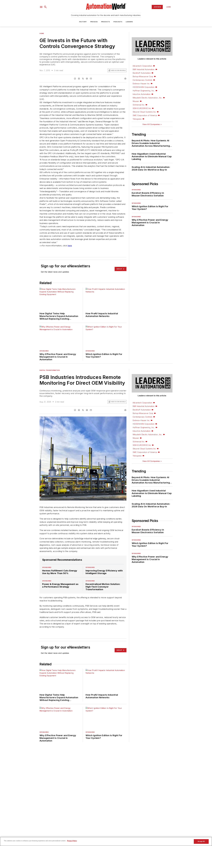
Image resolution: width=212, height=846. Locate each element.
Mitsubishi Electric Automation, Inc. (147, 98)
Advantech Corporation (142, 66)
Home (42, 33)
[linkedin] (79, 78)
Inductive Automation (141, 94)
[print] (125, 78)
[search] (45, 7)
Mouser (136, 101)
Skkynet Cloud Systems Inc (144, 112)
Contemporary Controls (142, 80)
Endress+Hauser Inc (141, 83)
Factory (83, 22)
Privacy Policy (72, 841)
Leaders (129, 22)
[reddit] (87, 78)
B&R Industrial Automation (143, 69)
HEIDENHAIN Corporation (143, 87)
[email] (91, 78)
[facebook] (75, 78)
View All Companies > (152, 124)
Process (94, 22)
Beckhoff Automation (142, 73)
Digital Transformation (50, 370)
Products (105, 22)
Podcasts (118, 22)
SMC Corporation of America (145, 115)
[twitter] (83, 78)
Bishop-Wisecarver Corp (143, 76)
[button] (41, 7)
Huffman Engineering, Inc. (144, 91)
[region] (106, 841)
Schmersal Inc (139, 105)
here (70, 245)
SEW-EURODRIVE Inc (142, 108)
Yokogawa (137, 119)
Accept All (201, 841)
